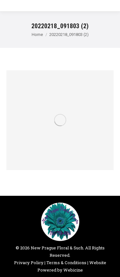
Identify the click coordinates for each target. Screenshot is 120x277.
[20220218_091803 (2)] (60, 120)
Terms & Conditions (66, 262)
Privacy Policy (29, 262)
